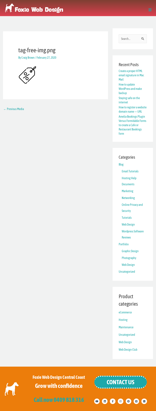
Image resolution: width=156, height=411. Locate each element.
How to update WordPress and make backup (130, 89)
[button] (150, 10)
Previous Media (13, 109)
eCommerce (125, 312)
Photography (129, 258)
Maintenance (126, 327)
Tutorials (127, 217)
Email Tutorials (130, 171)
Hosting (123, 319)
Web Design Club (128, 349)
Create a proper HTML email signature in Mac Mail (131, 75)
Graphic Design (130, 251)
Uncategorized (127, 271)
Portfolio (124, 244)
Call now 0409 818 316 (59, 399)
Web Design (128, 224)
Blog (121, 164)
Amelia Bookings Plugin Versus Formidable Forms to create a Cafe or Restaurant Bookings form (132, 125)
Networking (128, 198)
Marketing (127, 191)
